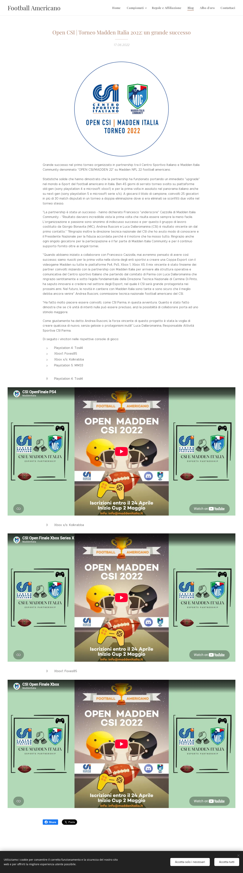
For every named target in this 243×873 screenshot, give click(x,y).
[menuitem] (117, 8)
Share (52, 822)
